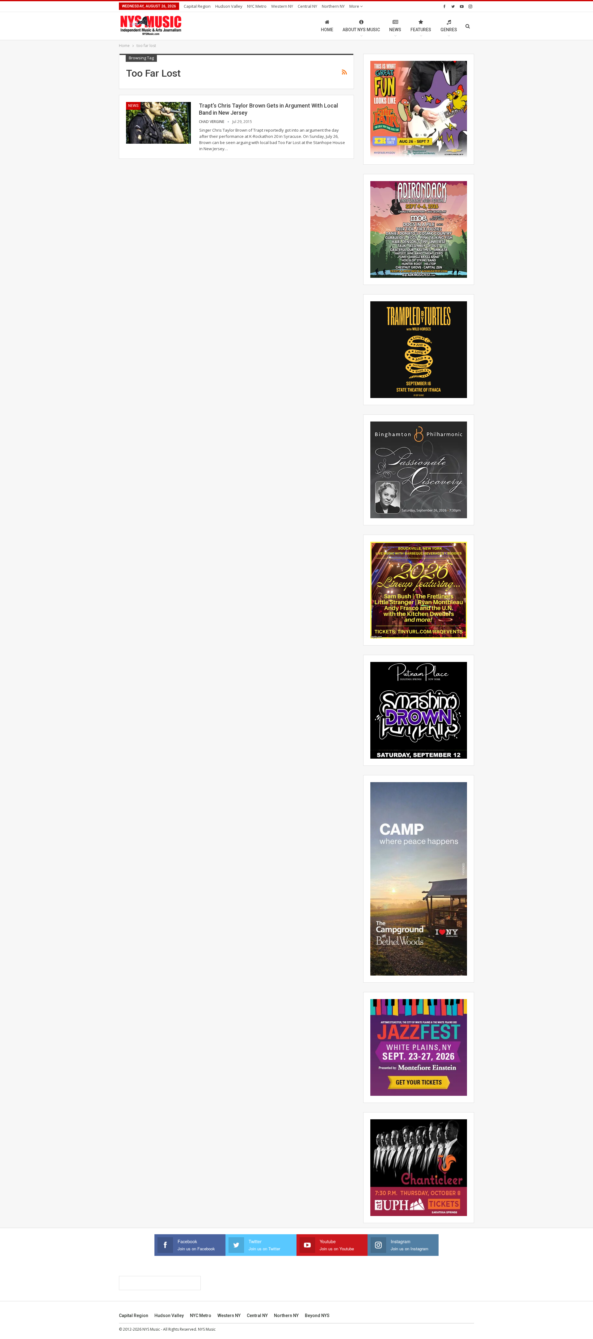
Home (327, 29)
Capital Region (197, 6)
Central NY (307, 6)
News (395, 29)
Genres (448, 29)
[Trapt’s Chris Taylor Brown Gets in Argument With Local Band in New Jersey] (158, 122)
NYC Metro (257, 6)
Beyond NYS (317, 1315)
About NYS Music (361, 29)
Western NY (282, 6)
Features (420, 29)
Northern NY (333, 6)
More (354, 6)
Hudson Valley (228, 6)
